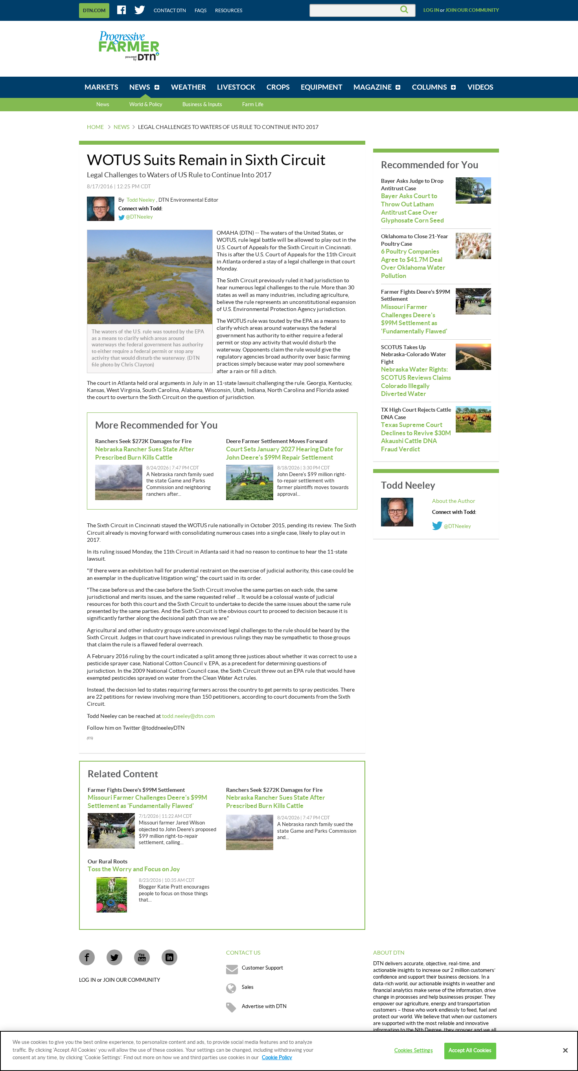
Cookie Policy (277, 1057)
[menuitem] (101, 87)
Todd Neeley (141, 200)
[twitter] (114, 957)
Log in (431, 10)
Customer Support (262, 968)
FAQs (200, 10)
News (102, 104)
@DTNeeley (139, 217)
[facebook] (87, 957)
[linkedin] (169, 957)
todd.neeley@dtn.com (188, 716)
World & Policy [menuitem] (145, 104)
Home (95, 127)
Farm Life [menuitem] (252, 104)
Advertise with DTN (264, 1006)
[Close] (565, 1050)
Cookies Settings (413, 1050)
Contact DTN (170, 10)
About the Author (453, 501)
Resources (228, 10)
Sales (248, 987)
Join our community (472, 10)
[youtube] (142, 957)
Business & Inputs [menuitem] (202, 104)
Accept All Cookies (470, 1050)
